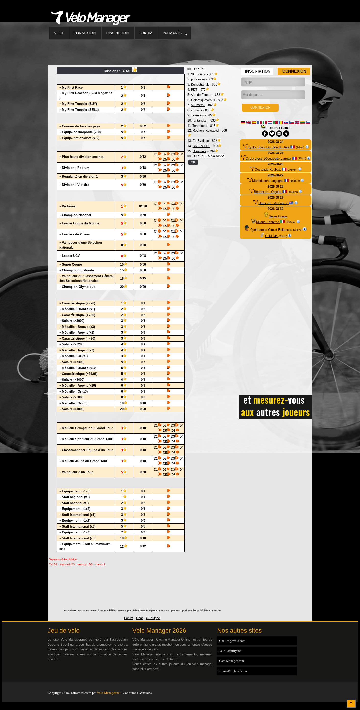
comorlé (196, 110)
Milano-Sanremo (268, 222)
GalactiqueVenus (203, 100)
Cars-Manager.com (231, 661)
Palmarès (172, 33)
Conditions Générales (137, 693)
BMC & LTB (201, 146)
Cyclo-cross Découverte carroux (269, 158)
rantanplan (200, 120)
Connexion (85, 33)
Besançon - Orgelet (268, 192)
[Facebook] (311, 686)
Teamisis (197, 115)
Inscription (117, 33)
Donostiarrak (200, 84)
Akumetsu (198, 105)
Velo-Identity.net (230, 651)
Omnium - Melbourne (273, 203)
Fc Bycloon (201, 141)
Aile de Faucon (201, 95)
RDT (194, 89)
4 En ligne (153, 618)
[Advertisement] (180, 52)
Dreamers (199, 151)
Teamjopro (199, 125)
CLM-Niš (271, 236)
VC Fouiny (198, 74)
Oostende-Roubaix (268, 169)
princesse (198, 79)
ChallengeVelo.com (232, 641)
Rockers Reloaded (206, 130)
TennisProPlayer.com (233, 671)
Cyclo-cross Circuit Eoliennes (271, 230)
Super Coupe (278, 216)
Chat (139, 618)
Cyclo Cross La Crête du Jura (269, 147)
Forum (145, 33)
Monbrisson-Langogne (268, 181)
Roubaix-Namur (279, 128)
